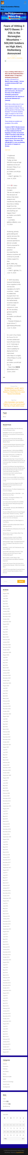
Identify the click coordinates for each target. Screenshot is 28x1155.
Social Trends (6, 1084)
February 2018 (6, 854)
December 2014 (7, 952)
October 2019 (6, 803)
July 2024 (5, 657)
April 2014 (5, 972)
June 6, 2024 (11, 371)
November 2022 (7, 708)
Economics (5, 1066)
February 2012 (6, 1039)
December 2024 (7, 644)
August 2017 (6, 870)
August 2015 (6, 931)
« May (5, 1138)
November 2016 (7, 893)
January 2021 (6, 765)
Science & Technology (8, 1081)
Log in (4, 1098)
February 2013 (6, 1008)
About (4, 416)
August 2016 (6, 900)
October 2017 (6, 865)
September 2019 (7, 806)
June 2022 (5, 721)
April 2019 (5, 818)
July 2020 (5, 780)
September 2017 (7, 867)
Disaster (5, 1063)
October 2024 (6, 649)
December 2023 (7, 675)
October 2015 (6, 926)
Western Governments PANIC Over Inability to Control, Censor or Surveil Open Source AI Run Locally (13, 479)
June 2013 (5, 998)
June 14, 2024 (11, 178)
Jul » (23, 1138)
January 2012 (6, 1041)
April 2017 (5, 880)
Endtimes (5, 1068)
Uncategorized (6, 1086)
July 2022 (5, 719)
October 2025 (6, 619)
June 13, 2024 (11, 328)
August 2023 (6, 685)
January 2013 (6, 1011)
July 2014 (5, 964)
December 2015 (7, 921)
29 (20, 1135)
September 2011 (7, 1049)
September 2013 (7, 990)
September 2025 (7, 621)
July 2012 (5, 1026)
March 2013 (6, 1005)
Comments (7, 1103)
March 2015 (6, 944)
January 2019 (6, 826)
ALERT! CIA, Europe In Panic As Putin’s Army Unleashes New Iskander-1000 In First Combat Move (14, 565)
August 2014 (6, 962)
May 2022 (5, 724)
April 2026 (5, 603)
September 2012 (7, 1021)
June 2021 (5, 752)
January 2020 (6, 795)
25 (7, 1135)
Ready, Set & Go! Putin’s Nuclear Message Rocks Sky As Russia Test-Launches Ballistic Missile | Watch (13, 440)
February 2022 (6, 731)
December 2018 (7, 829)
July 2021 (5, 749)
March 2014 (6, 975)
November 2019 (7, 801)
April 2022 (5, 726)
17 (4, 1131)
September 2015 (7, 929)
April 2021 (5, 757)
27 (14, 1135)
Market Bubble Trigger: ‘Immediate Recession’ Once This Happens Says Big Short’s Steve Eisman (13, 543)
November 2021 (7, 739)
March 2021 (6, 760)
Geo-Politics (6, 1071)
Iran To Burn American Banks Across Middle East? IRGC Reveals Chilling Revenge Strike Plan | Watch (13, 503)
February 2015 (6, 947)
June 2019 (5, 813)
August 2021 (6, 747)
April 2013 (5, 1003)
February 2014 (6, 977)
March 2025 (6, 637)
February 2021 (6, 762)
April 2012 (5, 1034)
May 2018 (5, 847)
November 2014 (7, 954)
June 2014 (5, 967)
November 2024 (7, 647)
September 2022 (7, 713)
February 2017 (6, 885)
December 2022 (7, 706)
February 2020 (6, 793)
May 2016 (5, 908)
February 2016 (6, 916)
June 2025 (5, 629)
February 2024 (6, 670)
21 (17, 1131)
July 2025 (5, 626)
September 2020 (7, 775)
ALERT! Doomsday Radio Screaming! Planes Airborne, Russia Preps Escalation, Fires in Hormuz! (14, 571)
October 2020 (6, 772)
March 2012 (6, 1036)
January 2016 (6, 918)
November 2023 (7, 678)
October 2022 (6, 711)
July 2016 (5, 903)
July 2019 (5, 811)
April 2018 (5, 849)
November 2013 (7, 985)
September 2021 (7, 744)
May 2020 (5, 785)
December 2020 (7, 767)
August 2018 (6, 839)
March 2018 (6, 852)
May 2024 (5, 662)
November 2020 (7, 770)
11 (7, 1128)
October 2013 (6, 988)
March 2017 (6, 883)
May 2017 (5, 877)
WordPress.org (6, 1106)
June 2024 (5, 660)
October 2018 (6, 834)
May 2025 (5, 632)
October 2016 (6, 895)
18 (7, 1131)
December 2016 (7, 890)
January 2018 (6, 857)
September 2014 (7, 959)
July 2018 (5, 842)
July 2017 (5, 872)
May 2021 (5, 754)
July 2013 (5, 995)
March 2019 (6, 821)
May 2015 (5, 939)
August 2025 (6, 624)
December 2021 (7, 737)
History (4, 1074)
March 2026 (6, 606)
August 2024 (6, 655)
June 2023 (5, 690)
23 (23, 1131)
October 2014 (6, 957)
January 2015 (6, 949)
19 (10, 1131)
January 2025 (6, 642)
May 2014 (5, 970)
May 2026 (5, 601)
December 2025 (7, 614)
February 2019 (6, 824)
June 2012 (5, 1029)
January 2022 (6, 734)
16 (23, 1128)
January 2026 (6, 611)
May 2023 (5, 693)
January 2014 (6, 980)
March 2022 (6, 729)
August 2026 (6, 593)
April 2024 (5, 665)
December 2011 (7, 1044)
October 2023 (6, 680)
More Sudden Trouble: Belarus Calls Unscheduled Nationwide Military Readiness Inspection (13, 559)
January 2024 (6, 673)
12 (10, 1128)
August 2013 (6, 993)
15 (20, 1128)
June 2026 (5, 598)
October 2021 (6, 742)
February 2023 (6, 701)
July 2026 (5, 596)
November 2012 (7, 1016)
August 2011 (6, 1052)
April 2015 (5, 941)
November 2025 (7, 616)
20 (14, 1131)
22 (20, 1131)
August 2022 (6, 716)
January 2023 (6, 703)
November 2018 (7, 831)
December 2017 (7, 859)
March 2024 (6, 667)
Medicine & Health (7, 1076)
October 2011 (6, 1046)
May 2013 (5, 1000)
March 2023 (6, 698)
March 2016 (6, 913)
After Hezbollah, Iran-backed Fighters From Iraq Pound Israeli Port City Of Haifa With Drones (14, 404)
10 (4, 1128)
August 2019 (6, 808)
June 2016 (5, 906)
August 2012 (6, 1023)
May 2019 (5, 816)
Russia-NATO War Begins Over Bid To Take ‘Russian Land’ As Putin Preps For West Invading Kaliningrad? (13, 553)
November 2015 (7, 923)
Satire (4, 1079)
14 (17, 1128)
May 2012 (5, 1031)
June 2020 (5, 783)
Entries (6, 1101)
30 (23, 1135)
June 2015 (5, 936)
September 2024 (7, 652)
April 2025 (5, 634)
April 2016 (5, 911)
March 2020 (6, 790)
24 (4, 1135)
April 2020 (5, 788)
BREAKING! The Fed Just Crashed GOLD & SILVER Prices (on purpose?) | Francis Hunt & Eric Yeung (13, 434)
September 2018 (7, 836)
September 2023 (7, 683)
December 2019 (7, 798)
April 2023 (5, 696)
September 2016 (7, 898)
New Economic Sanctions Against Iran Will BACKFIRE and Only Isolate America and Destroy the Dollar (13, 485)
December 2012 (7, 1013)
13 (14, 1128)
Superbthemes (20, 1152)
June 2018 (5, 844)
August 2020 (6, 778)
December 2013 (7, 982)
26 (10, 1135)
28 (17, 1135)
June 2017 (5, 875)
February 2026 (6, 608)
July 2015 (5, 934)
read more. (7, 150)
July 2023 (5, 688)
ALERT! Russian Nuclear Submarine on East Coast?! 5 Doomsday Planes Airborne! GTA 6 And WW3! (13, 446)
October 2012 (6, 1018)
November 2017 (7, 862)
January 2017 (6, 888)
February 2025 (6, 639)
